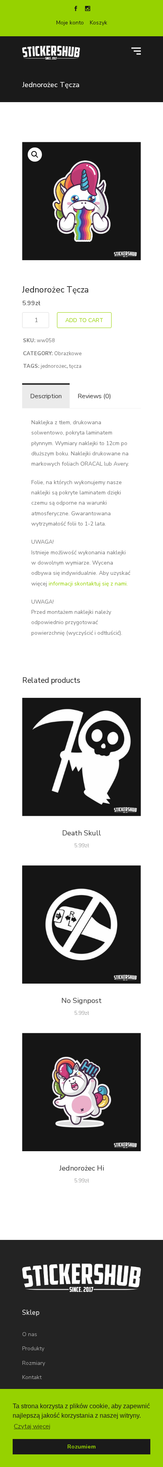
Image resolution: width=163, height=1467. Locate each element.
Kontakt (32, 1377)
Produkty (33, 1348)
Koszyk (98, 22)
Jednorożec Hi (81, 1168)
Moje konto (70, 22)
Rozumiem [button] (81, 1446)
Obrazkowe (68, 353)
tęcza (75, 366)
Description (46, 396)
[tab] (46, 396)
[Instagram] (87, 9)
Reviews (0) (94, 396)
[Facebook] (76, 9)
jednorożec (53, 366)
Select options (82, 758)
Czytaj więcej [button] (32, 1426)
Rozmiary (33, 1363)
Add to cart (84, 320)
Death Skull (81, 833)
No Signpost (81, 1000)
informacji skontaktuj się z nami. (88, 583)
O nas (29, 1334)
